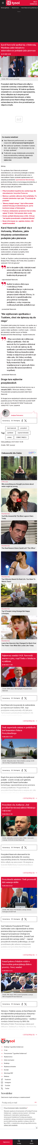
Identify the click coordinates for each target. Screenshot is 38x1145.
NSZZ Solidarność (33, 3)
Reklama (6, 1076)
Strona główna (5, 7)
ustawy (9, 437)
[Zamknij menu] (3, 3)
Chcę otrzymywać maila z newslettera (16, 1108)
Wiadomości (15, 7)
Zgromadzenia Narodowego (24, 180)
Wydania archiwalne (10, 1067)
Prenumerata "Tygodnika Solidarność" (15, 1054)
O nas (5, 1050)
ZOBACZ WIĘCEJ (21, 437)
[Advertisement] (19, 26)
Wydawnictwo (8, 1057)
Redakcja (6, 1063)
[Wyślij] (35, 1102)
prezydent (23, 428)
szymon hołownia (23, 433)
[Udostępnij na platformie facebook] (22, 420)
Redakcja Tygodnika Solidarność (13, 1047)
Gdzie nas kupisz (9, 1060)
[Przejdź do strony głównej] (13, 3)
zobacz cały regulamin (11, 1125)
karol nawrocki (11, 428)
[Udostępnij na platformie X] (25, 420)
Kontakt (6, 1070)
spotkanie (10, 433)
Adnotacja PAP (8, 1073)
